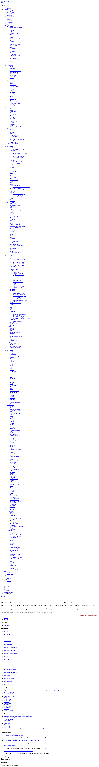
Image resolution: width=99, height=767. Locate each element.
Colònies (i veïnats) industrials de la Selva (14, 735)
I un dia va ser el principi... (10, 745)
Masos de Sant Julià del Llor (10, 669)
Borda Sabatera (7, 597)
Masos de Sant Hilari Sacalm (10, 666)
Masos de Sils (7, 675)
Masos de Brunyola (8, 644)
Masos (5, 588)
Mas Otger (6, 625)
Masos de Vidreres (8, 681)
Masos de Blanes (7, 641)
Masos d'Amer (7, 631)
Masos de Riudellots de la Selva (10, 662)
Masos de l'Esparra (8, 592)
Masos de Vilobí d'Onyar (9, 684)
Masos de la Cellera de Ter (9, 650)
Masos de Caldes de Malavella (10, 647)
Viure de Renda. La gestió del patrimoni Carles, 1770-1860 (18, 751)
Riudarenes (6, 590)
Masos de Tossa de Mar (9, 678)
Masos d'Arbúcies (7, 638)
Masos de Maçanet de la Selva (10, 653)
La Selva (6, 589)
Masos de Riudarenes (8, 659)
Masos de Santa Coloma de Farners (11, 672)
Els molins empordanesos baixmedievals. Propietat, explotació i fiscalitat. (21, 740)
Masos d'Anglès (7, 634)
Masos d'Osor (7, 656)
